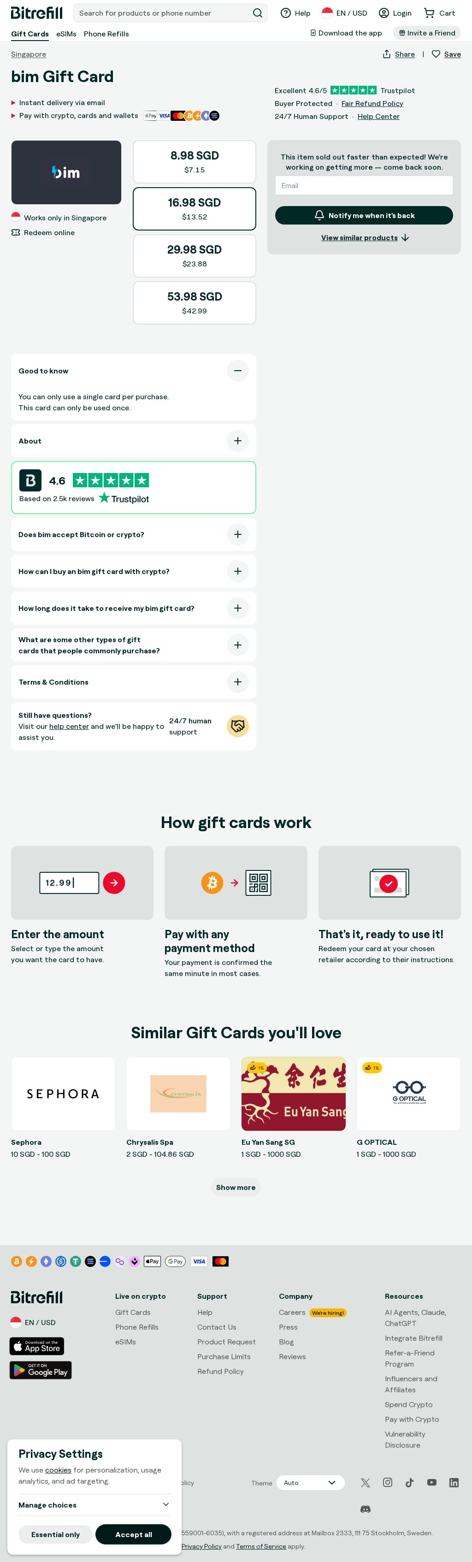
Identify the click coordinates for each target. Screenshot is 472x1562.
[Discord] (365, 1509)
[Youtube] (431, 1483)
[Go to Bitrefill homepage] (36, 12)
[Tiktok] (409, 1483)
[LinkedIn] (454, 1483)
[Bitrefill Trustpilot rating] (111, 480)
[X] (365, 1483)
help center (69, 726)
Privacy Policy (202, 1546)
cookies (58, 1469)
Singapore (28, 54)
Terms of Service (261, 1546)
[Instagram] (387, 1483)
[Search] (257, 13)
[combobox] (162, 13)
